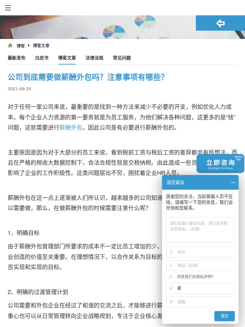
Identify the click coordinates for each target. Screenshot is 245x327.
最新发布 (17, 58)
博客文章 (67, 58)
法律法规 (94, 58)
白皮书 (41, 58)
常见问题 (122, 58)
